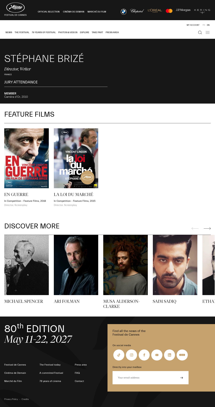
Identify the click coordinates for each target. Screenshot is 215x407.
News (9, 32)
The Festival (22, 32)
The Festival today (50, 364)
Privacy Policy (11, 399)
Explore (84, 32)
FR (204, 25)
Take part (97, 32)
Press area (112, 32)
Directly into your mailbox (127, 367)
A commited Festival (51, 373)
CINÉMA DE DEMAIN (73, 12)
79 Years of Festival (44, 32)
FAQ (77, 373)
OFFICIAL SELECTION (49, 12)
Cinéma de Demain (15, 373)
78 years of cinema (50, 381)
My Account (193, 25)
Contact (79, 381)
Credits (25, 399)
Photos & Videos (67, 32)
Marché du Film (13, 381)
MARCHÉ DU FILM (97, 12)
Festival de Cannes (15, 364)
